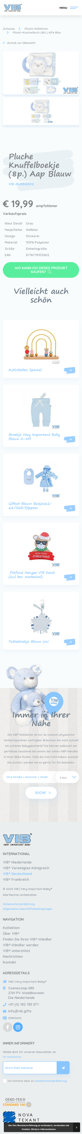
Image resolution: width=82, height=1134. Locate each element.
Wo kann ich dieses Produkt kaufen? (41, 270)
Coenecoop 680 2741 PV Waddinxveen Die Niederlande (26, 993)
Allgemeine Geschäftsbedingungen (27, 909)
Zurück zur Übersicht (21, 43)
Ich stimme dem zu (37, 1081)
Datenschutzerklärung (19, 904)
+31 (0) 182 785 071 (23, 1004)
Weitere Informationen (43, 1129)
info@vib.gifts (19, 1011)
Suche (40, 792)
